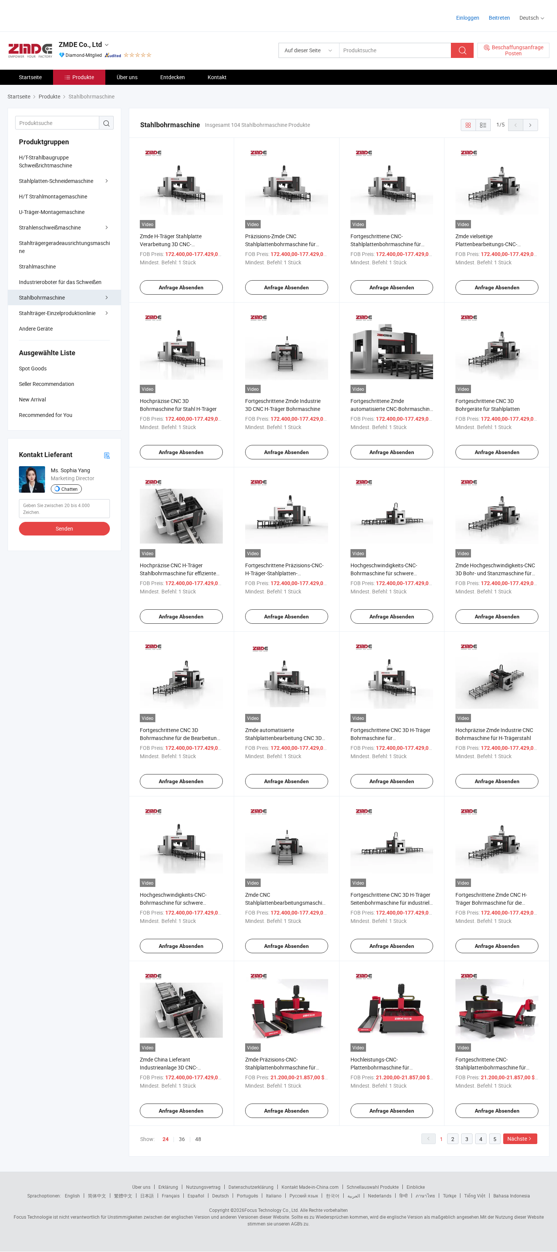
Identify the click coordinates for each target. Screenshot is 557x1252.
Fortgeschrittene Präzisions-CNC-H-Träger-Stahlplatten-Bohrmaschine (284, 573)
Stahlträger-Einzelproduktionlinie (57, 313)
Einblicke (416, 1187)
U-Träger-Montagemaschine (51, 211)
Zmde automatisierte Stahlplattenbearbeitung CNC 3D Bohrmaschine (283, 737)
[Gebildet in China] (56, 15)
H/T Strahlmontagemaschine (53, 196)
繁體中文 (123, 1196)
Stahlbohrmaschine (42, 297)
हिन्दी (403, 1196)
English (72, 1196)
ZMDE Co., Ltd (80, 44)
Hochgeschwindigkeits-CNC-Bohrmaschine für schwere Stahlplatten (383, 573)
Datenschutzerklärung (251, 1187)
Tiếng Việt (474, 1196)
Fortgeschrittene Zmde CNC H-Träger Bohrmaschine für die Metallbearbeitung (491, 902)
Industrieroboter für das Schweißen (60, 282)
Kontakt (217, 77)
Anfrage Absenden (181, 287)
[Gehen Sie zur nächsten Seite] (530, 125)
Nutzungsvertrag (203, 1187)
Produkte (83, 77)
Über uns (127, 77)
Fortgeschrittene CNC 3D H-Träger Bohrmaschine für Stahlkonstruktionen (390, 737)
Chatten (69, 489)
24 (166, 1139)
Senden (64, 528)
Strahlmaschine (37, 266)
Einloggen (467, 17)
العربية (353, 1196)
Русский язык (303, 1196)
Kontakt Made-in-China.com (310, 1187)
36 (182, 1139)
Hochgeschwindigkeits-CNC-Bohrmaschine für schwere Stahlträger (173, 902)
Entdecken (172, 77)
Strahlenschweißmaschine (50, 227)
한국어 (333, 1196)
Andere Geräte (36, 328)
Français (171, 1196)
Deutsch (220, 1196)
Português (247, 1196)
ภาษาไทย (425, 1196)
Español (196, 1196)
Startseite (30, 77)
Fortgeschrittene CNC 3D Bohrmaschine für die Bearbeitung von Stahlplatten (180, 737)
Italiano (274, 1196)
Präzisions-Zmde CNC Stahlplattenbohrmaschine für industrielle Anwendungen (280, 244)
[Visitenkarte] (107, 455)
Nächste (517, 1138)
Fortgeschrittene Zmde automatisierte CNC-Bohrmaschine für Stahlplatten (391, 408)
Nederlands (379, 1196)
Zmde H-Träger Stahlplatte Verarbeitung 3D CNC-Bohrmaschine (171, 244)
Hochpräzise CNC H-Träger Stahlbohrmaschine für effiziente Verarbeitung (178, 573)
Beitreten (499, 17)
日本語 (147, 1196)
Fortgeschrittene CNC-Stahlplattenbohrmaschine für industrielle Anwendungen (490, 1067)
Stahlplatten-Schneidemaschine (56, 180)
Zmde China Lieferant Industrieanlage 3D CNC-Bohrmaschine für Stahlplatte (174, 1067)
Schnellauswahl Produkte (373, 1187)
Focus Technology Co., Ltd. (271, 1210)
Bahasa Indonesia (511, 1196)
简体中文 (97, 1196)
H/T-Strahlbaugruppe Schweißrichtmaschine (45, 161)
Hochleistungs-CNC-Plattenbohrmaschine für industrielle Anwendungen (380, 1067)
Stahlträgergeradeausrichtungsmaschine (64, 246)
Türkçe (449, 1196)
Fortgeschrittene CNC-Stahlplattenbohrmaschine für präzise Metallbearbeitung (385, 244)
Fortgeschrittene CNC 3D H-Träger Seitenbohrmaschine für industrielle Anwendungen (391, 902)
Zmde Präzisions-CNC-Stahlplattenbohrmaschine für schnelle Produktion (280, 1067)
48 (198, 1139)
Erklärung (168, 1187)
